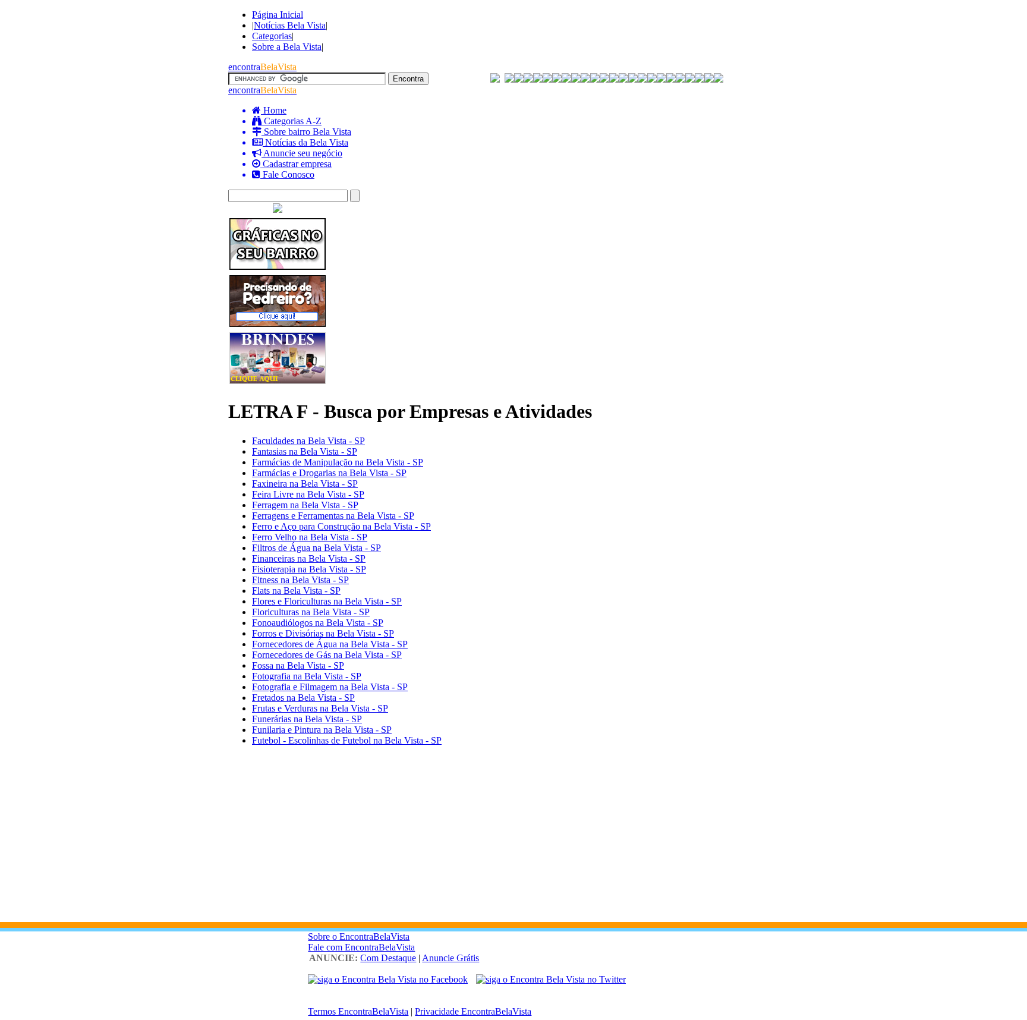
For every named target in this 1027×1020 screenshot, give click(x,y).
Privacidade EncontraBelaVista (473, 1011)
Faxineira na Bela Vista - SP (305, 483)
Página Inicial (277, 15)
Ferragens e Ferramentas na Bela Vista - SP (333, 516)
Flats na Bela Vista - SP (296, 590)
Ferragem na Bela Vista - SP (305, 505)
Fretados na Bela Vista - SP (303, 697)
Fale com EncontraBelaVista (361, 947)
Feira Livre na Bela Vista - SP (308, 494)
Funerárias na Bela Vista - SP (307, 719)
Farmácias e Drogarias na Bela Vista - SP (329, 473)
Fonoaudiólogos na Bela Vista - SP (317, 623)
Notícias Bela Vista (290, 25)
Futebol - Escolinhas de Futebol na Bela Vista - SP (347, 740)
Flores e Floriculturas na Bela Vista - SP (327, 601)
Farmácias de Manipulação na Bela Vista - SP (337, 462)
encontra (262, 67)
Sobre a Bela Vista (287, 47)
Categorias (272, 36)
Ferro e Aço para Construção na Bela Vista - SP (341, 526)
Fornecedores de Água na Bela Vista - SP (330, 644)
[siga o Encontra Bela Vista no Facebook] (388, 979)
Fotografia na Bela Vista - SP (306, 676)
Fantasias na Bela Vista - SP (304, 451)
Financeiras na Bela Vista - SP (309, 558)
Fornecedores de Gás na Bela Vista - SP (327, 655)
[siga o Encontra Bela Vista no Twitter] (551, 979)
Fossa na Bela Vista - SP (298, 665)
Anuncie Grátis (450, 958)
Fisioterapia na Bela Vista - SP (309, 569)
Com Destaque (388, 958)
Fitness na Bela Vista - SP (300, 580)
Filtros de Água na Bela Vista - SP (316, 548)
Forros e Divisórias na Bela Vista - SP (323, 633)
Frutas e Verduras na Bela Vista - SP (320, 708)
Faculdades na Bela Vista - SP (308, 441)
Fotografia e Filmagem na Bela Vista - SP (330, 687)
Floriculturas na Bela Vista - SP (311, 612)
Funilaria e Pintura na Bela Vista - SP (322, 730)
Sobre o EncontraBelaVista (358, 936)
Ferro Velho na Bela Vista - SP (309, 537)
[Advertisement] (513, 838)
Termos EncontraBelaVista (358, 1011)
